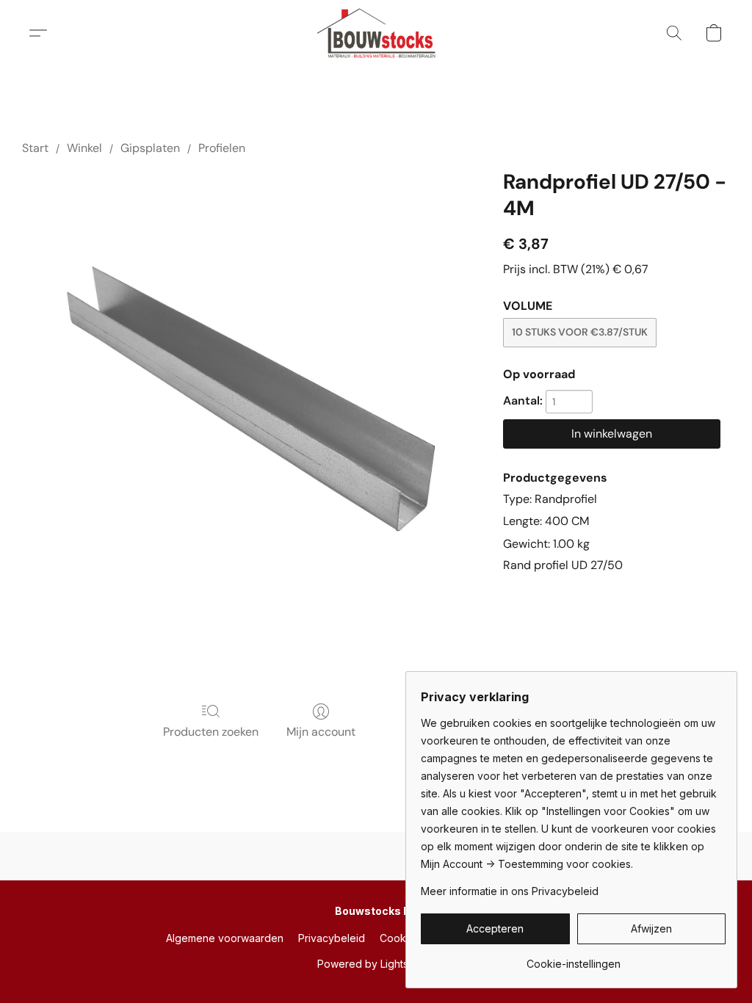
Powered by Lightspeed (376, 963)
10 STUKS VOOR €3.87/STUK (580, 331)
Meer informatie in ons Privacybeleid (510, 891)
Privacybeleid (331, 938)
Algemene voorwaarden (224, 938)
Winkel (84, 148)
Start (35, 148)
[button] (376, 33)
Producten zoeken (210, 731)
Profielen (221, 148)
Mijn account (320, 731)
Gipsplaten (150, 148)
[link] (573, 958)
